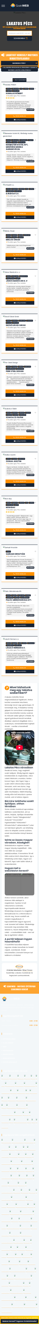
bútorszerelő (31, 1299)
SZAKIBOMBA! (19, 38)
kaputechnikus (20, 368)
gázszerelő (14, 1156)
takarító (18, 278)
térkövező (21, 237)
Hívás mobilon (20, 116)
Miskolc (28, 1078)
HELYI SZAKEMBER (20, 80)
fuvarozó (9, 322)
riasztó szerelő (20, 1299)
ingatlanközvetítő (27, 1214)
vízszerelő (14, 142)
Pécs (33, 1078)
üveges (12, 1149)
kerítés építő (16, 90)
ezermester (26, 1256)
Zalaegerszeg (31, 1100)
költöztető (22, 188)
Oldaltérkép (8, 1043)
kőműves (14, 237)
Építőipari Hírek (9, 1039)
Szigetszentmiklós (21, 1122)
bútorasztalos (14, 1264)
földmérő (17, 1192)
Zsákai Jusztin (13, 461)
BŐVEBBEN (30, 109)
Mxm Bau (10, 507)
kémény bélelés (22, 1206)
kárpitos (32, 1192)
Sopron (5, 1100)
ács (21, 88)
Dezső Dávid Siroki (16, 325)
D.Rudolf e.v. (12, 193)
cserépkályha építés (18, 1199)
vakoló (26, 1285)
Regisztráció (8, 1054)
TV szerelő (23, 1264)
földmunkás (15, 322)
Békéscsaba (21, 1100)
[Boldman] (19, 6)
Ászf (5, 1047)
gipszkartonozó (23, 276)
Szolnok (14, 1093)
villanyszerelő (15, 88)
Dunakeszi (19, 1115)
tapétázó (11, 1278)
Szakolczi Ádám (14, 417)
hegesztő (14, 235)
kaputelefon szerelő (16, 1285)
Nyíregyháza (10, 1085)
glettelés (29, 1171)
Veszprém (12, 1100)
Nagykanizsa (12, 1107)
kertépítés (15, 1178)
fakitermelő (30, 1271)
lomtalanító (15, 188)
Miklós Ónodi (13, 239)
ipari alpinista (19, 1242)
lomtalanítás (29, 1142)
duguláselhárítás (18, 1142)
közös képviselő (10, 278)
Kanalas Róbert (14, 93)
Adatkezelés (8, 1050)
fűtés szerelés (15, 1235)
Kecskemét (19, 1085)
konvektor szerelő (17, 1292)
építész (18, 1256)
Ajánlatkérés (21, 120)
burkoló (8, 237)
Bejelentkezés (9, 1058)
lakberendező (15, 1214)
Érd (28, 1093)
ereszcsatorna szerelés (23, 1278)
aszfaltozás (11, 1206)
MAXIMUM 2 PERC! (19, 63)
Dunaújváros (22, 1107)
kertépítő (16, 414)
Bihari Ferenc (27, 970)
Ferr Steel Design (15, 371)
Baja (12, 1122)
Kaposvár (34, 1093)
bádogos (22, 1185)
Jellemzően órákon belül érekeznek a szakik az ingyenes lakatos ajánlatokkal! (20, 69)
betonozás (11, 1256)
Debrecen (14, 1078)
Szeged (21, 1078)
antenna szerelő (30, 1307)
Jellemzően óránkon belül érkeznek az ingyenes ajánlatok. (19, 1318)
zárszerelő (21, 1249)
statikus (27, 1242)
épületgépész (24, 140)
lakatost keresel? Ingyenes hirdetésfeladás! (21, 57)
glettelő (32, 88)
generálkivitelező (11, 368)
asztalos (14, 1171)
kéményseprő (26, 1163)
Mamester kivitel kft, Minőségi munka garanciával (17, 147)
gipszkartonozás (25, 1221)
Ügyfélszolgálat (10, 1062)
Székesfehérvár (30, 1085)
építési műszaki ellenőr (18, 1271)
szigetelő (9, 90)
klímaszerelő (31, 643)
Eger (4, 1107)
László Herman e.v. (15, 647)
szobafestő (29, 320)
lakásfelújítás (10, 597)
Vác (34, 1122)
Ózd (29, 1122)
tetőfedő (26, 88)
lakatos (8, 88)
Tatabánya (21, 1093)
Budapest (6, 1078)
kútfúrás (29, 1156)
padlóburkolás (25, 1228)
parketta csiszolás (13, 1228)
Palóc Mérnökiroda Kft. (19, 600)
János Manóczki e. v (16, 281)
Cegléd (26, 1115)
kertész (14, 1249)
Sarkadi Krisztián (15, 554)
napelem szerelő (18, 1307)
